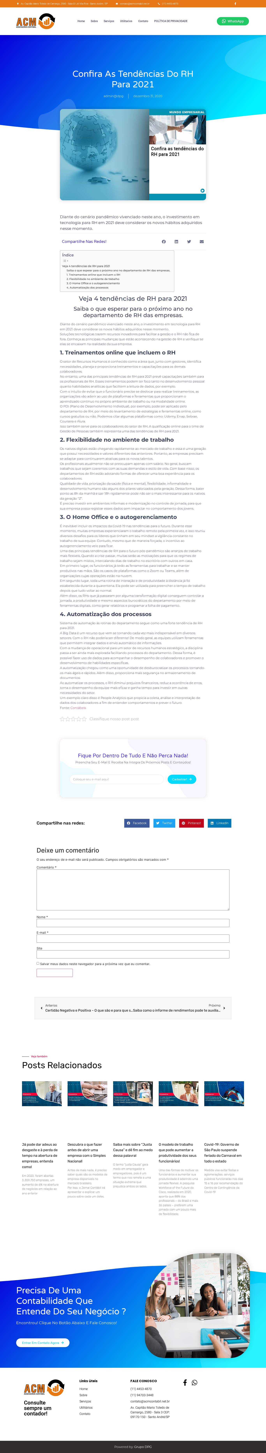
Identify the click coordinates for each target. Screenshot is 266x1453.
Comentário (46, 867)
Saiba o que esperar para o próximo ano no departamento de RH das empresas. (118, 270)
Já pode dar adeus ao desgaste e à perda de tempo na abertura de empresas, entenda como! (40, 1155)
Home (81, 21)
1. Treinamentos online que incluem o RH (93, 274)
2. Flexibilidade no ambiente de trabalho (93, 278)
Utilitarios (126, 21)
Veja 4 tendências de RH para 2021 (86, 266)
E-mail (42, 932)
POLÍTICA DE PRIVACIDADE (171, 21)
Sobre (94, 21)
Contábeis (78, 708)
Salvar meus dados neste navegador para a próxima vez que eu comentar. (95, 963)
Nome (42, 917)
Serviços (109, 21)
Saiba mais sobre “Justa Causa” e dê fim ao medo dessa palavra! (133, 1150)
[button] (163, 241)
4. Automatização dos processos (87, 287)
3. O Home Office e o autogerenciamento (93, 283)
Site (39, 948)
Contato (143, 21)
